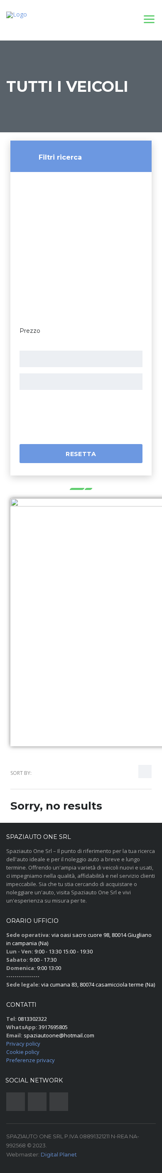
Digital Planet (59, 1154)
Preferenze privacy (30, 1060)
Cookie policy (22, 1052)
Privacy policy (23, 1043)
